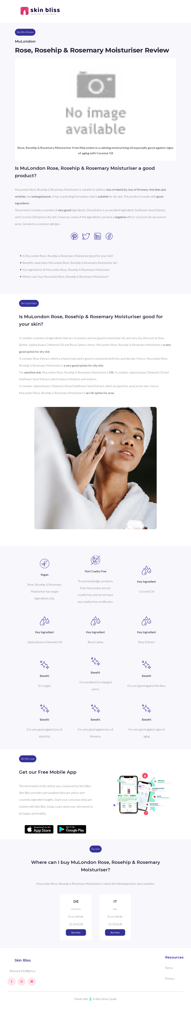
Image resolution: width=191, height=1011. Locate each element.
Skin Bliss (23, 960)
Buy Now (75, 932)
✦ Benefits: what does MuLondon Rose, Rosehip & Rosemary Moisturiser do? (68, 262)
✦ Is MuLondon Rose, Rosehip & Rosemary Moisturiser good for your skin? (66, 256)
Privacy (170, 978)
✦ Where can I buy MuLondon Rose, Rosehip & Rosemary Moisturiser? (64, 276)
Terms (169, 968)
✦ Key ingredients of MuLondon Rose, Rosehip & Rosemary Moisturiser (64, 269)
